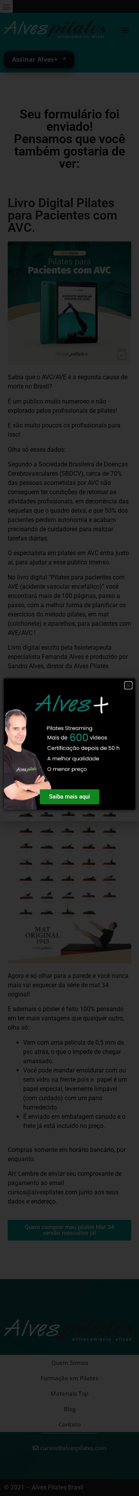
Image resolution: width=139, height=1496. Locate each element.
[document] (69, 748)
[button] (128, 685)
